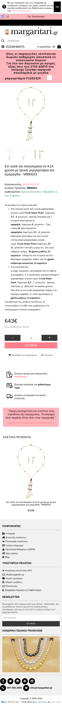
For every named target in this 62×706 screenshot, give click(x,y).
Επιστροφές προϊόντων (17, 541)
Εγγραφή (31, 624)
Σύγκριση (48, 355)
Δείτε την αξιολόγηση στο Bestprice (31, 423)
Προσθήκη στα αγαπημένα (24, 355)
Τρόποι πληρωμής (14, 545)
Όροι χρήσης (12, 553)
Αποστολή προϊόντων (16, 537)
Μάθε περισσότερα (21, 11)
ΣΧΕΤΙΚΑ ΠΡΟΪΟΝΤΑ (17, 437)
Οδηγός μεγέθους (13, 582)
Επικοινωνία (11, 586)
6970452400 (20, 376)
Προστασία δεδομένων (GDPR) (20, 549)
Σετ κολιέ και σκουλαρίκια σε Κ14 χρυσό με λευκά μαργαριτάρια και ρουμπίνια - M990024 (31, 503)
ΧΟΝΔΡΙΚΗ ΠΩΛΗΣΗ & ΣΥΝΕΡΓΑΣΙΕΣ (23, 590)
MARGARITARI (31, 184)
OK (57, 7)
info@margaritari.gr (15, 574)
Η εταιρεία (10, 533)
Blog (7, 557)
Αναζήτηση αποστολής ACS (18, 570)
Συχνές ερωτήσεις (14, 578)
